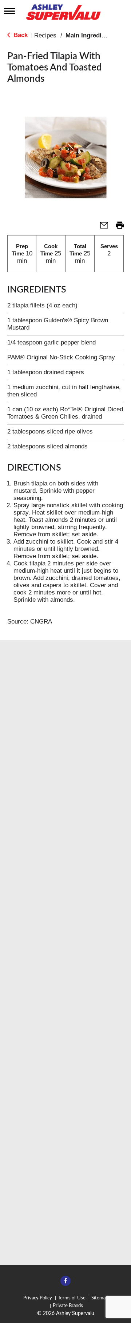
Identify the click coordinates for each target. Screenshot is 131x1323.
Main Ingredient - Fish (97, 35)
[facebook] (65, 1283)
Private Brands (68, 1305)
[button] (101, 227)
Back (20, 35)
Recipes (45, 35)
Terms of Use (72, 1298)
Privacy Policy (37, 1298)
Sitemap (99, 1298)
